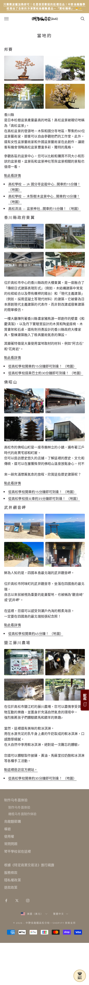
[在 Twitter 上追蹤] (17, 900)
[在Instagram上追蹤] (28, 900)
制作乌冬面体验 (16, 800)
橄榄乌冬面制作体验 (22, 814)
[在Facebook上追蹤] (6, 900)
